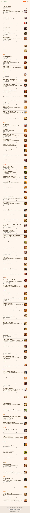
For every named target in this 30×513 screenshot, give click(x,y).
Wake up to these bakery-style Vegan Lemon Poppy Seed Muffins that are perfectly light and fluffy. (13, 113)
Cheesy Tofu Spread (6, 106)
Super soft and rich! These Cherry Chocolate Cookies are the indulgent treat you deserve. (13, 373)
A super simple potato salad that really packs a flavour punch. (11, 62)
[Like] (3, 25)
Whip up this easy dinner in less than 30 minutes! (9, 172)
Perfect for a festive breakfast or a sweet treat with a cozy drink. (11, 215)
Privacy (15, 507)
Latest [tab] (4, 8)
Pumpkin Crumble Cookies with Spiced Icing (10, 285)
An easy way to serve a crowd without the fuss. (9, 231)
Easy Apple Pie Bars (6, 333)
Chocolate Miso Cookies (7, 27)
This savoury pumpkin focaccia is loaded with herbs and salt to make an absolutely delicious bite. (12, 299)
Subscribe (24, 1)
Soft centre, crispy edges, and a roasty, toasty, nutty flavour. (11, 140)
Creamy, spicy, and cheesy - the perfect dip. (8, 167)
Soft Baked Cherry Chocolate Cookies (9, 371)
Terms (17, 507)
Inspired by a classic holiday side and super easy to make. (10, 220)
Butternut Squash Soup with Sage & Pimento (10, 176)
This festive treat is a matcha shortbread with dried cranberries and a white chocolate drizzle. (13, 242)
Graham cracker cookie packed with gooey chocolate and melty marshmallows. (11, 155)
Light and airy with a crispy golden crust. (8, 130)
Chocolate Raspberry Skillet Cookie (8, 159)
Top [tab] (6, 8)
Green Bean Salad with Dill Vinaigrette (9, 409)
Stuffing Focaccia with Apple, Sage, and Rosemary (11, 219)
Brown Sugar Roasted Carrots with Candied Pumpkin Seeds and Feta (12, 225)
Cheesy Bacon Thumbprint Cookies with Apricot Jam (11, 235)
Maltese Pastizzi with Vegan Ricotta (9, 196)
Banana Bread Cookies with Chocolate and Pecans (11, 100)
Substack (11, 511)
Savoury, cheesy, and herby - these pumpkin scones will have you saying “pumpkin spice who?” (12, 310)
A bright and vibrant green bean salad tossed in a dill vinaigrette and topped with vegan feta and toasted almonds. (13, 410)
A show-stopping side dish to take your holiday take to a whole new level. (13, 226)
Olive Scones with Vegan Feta (7, 493)
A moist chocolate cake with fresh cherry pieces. (9, 18)
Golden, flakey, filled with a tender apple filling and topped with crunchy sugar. (12, 324)
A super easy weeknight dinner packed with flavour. (10, 145)
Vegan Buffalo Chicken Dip (7, 166)
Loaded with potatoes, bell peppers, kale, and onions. (10, 91)
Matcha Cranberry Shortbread (8, 241)
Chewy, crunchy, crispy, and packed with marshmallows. (10, 465)
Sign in (28, 1)
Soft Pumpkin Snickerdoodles (8, 303)
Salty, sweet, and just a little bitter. (7, 452)
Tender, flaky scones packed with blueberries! (9, 33)
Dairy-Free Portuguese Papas (7, 209)
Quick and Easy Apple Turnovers (8, 322)
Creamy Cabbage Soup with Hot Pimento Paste (10, 499)
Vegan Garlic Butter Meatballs (8, 478)
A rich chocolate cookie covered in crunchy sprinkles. (10, 264)
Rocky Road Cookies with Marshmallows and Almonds (12, 416)
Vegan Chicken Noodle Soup (7, 202)
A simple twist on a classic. (6, 430)
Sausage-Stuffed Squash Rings (8, 230)
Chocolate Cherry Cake (6, 17)
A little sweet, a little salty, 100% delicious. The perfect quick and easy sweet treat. (13, 118)
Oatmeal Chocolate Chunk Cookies (8, 134)
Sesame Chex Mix (6, 66)
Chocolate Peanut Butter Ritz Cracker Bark (10, 117)
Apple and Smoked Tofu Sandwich (8, 339)
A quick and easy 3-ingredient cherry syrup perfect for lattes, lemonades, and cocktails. (12, 384)
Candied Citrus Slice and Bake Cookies (9, 422)
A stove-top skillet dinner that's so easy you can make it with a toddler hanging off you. (12, 86)
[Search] (26, 8)
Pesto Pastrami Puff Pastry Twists (8, 149)
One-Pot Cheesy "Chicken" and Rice (9, 84)
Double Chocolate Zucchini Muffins (8, 356)
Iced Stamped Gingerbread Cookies (8, 251)
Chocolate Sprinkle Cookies (7, 263)
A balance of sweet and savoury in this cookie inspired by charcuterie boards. (12, 237)
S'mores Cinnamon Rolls (7, 73)
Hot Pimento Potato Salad (7, 61)
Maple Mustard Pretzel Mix (7, 56)
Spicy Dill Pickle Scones (7, 403)
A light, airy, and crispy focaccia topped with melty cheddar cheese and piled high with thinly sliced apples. (13, 329)
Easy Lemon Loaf (5, 186)
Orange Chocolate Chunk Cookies (8, 246)
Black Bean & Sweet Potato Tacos (8, 144)
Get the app (18, 509)
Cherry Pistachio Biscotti (7, 436)
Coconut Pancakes (6, 124)
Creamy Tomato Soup (6, 181)
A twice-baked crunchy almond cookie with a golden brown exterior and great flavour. (12, 259)
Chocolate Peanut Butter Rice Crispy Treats (10, 429)
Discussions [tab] (8, 8)
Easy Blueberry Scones (6, 32)
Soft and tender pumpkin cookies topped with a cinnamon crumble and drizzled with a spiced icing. (12, 287)
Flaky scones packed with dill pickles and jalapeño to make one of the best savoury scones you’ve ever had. (13, 405)
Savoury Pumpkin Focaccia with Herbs (9, 297)
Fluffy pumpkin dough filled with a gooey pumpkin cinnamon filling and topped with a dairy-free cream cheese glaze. (12, 316)
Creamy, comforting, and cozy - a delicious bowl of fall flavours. (11, 177)
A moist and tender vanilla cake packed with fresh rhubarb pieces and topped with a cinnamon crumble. (12, 397)
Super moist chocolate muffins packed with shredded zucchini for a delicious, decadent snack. (12, 358)
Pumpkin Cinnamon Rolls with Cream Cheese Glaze (11, 314)
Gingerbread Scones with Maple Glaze (9, 214)
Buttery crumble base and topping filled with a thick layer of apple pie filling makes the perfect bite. (13, 335)
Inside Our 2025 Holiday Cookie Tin (8, 268)
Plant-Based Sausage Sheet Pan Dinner (9, 90)
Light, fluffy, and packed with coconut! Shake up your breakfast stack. (12, 125)
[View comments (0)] (10, 13)
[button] (1, 3)
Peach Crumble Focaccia (7, 10)
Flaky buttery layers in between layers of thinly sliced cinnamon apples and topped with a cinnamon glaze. (13, 352)
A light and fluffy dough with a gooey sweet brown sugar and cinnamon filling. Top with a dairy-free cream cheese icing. (12, 23)
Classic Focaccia (5, 129)
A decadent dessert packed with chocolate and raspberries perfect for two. (13, 160)
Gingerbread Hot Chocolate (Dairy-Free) (9, 279)
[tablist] (7, 8)
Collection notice (20, 507)
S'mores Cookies (5, 154)
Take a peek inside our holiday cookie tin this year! (9, 269)
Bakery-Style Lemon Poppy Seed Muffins (9, 111)
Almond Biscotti (5, 257)
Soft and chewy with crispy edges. (7, 28)
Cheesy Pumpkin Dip (6, 292)
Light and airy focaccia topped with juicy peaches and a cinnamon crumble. (13, 11)
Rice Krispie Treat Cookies (7, 464)
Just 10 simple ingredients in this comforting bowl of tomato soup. (12, 182)
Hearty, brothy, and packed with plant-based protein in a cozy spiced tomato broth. (13, 192)
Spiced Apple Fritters (6, 345)
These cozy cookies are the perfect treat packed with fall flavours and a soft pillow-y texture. (13, 305)
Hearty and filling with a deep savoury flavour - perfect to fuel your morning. (13, 80)
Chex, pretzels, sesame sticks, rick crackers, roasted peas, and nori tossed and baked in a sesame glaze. (12, 68)
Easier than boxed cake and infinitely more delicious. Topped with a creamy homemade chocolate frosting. (13, 39)
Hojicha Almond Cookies (7, 139)
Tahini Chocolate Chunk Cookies (8, 471)
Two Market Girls (7, 12)
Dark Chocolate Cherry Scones (8, 388)
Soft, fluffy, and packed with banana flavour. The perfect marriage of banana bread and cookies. (13, 102)
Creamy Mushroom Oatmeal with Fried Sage (10, 79)
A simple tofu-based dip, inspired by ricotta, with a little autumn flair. (12, 293)
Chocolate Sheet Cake (6, 37)
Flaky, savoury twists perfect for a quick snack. (9, 150)
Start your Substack (13, 509)
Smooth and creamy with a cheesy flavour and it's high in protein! (11, 107)
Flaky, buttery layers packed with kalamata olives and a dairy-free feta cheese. (12, 495)
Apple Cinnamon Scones (7, 350)
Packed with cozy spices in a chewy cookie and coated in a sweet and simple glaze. (13, 253)
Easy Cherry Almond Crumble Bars (8, 377)
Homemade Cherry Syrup (7, 382)
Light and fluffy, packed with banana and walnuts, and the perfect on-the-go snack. (13, 96)
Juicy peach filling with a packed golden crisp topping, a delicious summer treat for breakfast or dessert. (13, 365)
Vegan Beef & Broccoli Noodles (8, 171)
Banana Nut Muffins (6, 95)
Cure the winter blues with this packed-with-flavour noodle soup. (11, 203)
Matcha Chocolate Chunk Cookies (8, 451)
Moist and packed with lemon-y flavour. (8, 187)
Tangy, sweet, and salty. (6, 57)
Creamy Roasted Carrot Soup (7, 443)
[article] (15, 12)
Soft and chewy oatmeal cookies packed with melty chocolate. (11, 135)
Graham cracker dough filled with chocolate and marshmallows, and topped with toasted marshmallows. (13, 75)
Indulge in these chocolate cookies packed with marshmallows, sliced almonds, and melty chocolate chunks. (12, 418)
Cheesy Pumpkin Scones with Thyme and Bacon (11, 309)
